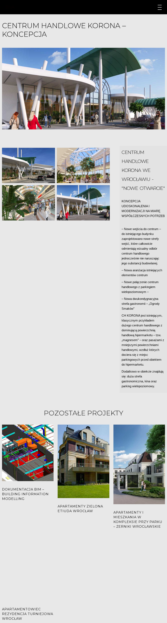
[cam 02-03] (83, 165)
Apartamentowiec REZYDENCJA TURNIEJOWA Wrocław (27, 614)
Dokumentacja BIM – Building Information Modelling (25, 494)
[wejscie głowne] (83, 202)
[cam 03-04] (28, 202)
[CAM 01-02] (28, 165)
